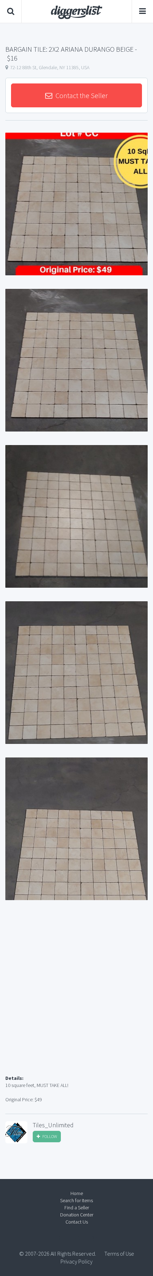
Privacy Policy (76, 1261)
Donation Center (76, 1214)
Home (76, 1193)
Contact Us (76, 1222)
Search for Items (76, 1200)
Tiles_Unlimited (53, 1125)
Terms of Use (119, 1253)
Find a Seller (76, 1207)
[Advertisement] (76, 996)
